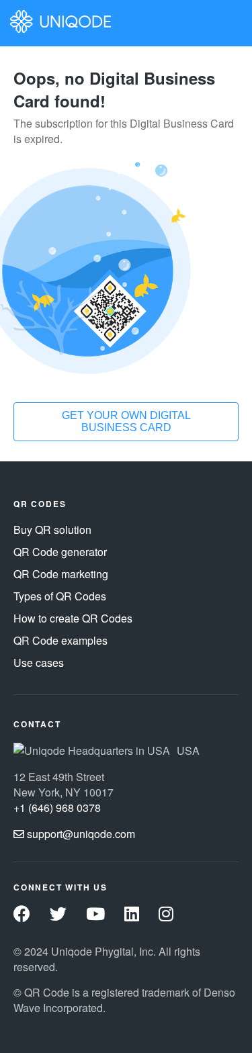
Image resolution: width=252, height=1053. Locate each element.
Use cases (38, 662)
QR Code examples (60, 640)
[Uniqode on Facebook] (21, 915)
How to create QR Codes (72, 618)
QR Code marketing (60, 574)
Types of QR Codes (59, 596)
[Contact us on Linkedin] (131, 915)
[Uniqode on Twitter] (58, 915)
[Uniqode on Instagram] (166, 915)
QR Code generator (60, 551)
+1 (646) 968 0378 (57, 807)
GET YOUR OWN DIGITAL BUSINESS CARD (126, 421)
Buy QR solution (52, 529)
